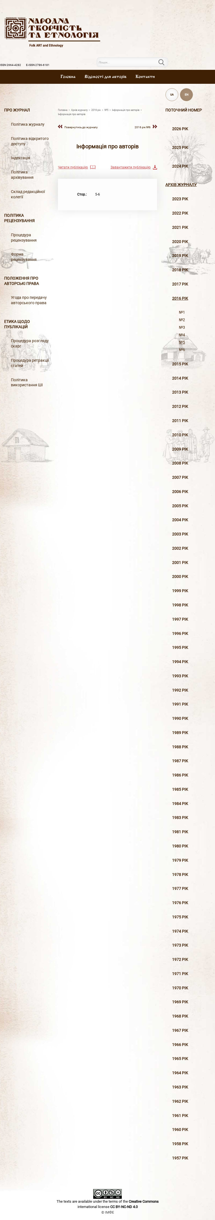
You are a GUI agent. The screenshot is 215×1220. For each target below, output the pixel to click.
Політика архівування (22, 175)
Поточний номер (183, 110)
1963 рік (180, 1087)
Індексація (20, 158)
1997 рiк (180, 619)
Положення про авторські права (21, 281)
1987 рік (180, 761)
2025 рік (180, 147)
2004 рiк (180, 520)
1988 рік (180, 747)
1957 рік (180, 1158)
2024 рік (180, 166)
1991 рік (180, 704)
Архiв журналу (181, 184)
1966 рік (180, 1044)
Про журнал (17, 110)
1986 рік (180, 775)
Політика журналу (28, 124)
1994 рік (180, 661)
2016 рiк (180, 298)
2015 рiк (180, 364)
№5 (182, 342)
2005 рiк (180, 506)
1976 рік (180, 902)
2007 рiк (180, 477)
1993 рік (180, 676)
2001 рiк (180, 562)
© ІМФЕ (107, 1212)
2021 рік (180, 227)
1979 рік (180, 860)
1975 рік (180, 917)
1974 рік (180, 931)
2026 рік (180, 129)
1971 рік (180, 973)
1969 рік (180, 1002)
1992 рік (180, 690)
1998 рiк (180, 605)
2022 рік (180, 213)
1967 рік (180, 1030)
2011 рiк (180, 420)
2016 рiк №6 (143, 127)
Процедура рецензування (24, 238)
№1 (182, 312)
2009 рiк (180, 449)
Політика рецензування (19, 218)
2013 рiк (180, 392)
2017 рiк (180, 284)
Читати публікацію (73, 167)
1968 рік (180, 1016)
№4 (182, 335)
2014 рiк (180, 378)
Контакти (145, 77)
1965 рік (180, 1058)
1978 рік (180, 874)
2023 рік (180, 199)
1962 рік (180, 1101)
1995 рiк (180, 647)
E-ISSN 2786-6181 (38, 64)
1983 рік (180, 817)
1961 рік (180, 1115)
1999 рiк (180, 590)
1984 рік (180, 803)
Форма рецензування (24, 257)
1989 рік (180, 732)
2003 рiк (180, 534)
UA (172, 94)
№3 (182, 327)
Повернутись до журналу (81, 127)
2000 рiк (180, 576)
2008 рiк (180, 463)
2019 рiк (180, 255)
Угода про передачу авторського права (29, 300)
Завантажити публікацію (131, 167)
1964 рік (180, 1073)
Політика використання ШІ (27, 383)
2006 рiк (180, 491)
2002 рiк (180, 548)
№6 (182, 349)
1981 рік (180, 832)
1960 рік (180, 1129)
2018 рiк (180, 270)
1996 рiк (180, 633)
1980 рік (180, 846)
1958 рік (180, 1144)
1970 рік (180, 988)
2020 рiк (180, 241)
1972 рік (180, 959)
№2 (182, 320)
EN (186, 94)
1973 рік (180, 945)
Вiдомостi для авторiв (106, 77)
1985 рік (180, 789)
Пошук (165, 62)
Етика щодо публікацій (17, 324)
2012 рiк (180, 406)
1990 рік (180, 718)
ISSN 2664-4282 (10, 64)
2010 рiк (180, 435)
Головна (68, 77)
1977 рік (180, 888)
